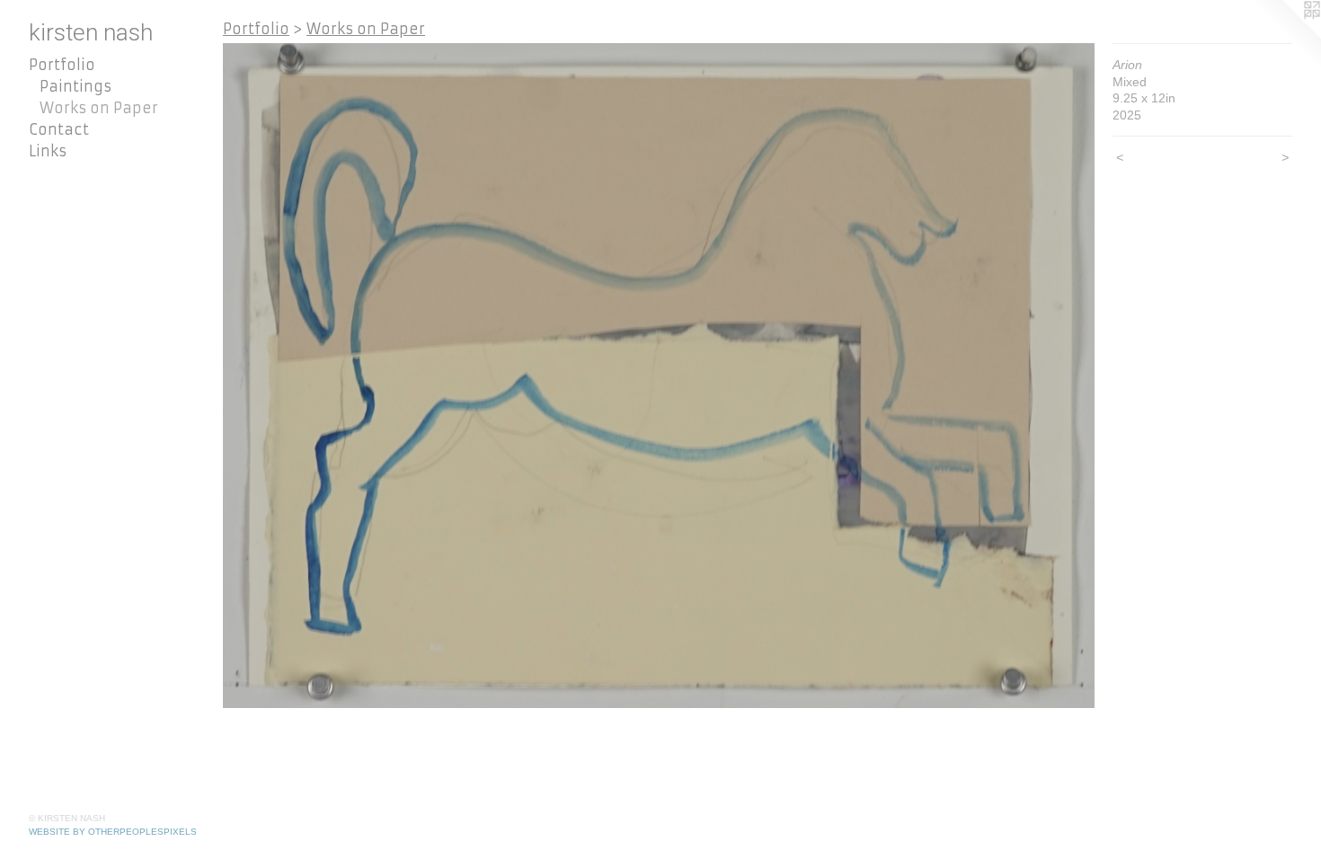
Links (47, 151)
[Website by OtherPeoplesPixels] (1285, 36)
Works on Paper (99, 108)
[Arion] (659, 375)
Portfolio (62, 65)
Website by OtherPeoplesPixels (113, 832)
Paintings (75, 86)
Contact (59, 129)
